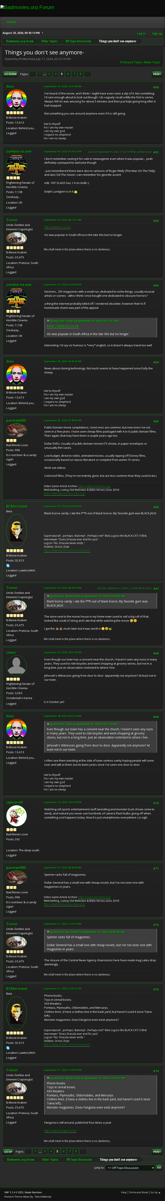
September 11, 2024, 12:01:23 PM (62, 988)
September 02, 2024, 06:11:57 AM (62, 219)
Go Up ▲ (156, 1192)
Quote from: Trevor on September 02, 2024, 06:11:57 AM (84, 321)
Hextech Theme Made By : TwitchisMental (27, 1196)
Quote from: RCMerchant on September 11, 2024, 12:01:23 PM (87, 1078)
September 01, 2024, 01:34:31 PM (62, 151)
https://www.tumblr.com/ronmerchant (67, 550)
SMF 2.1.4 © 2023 (13, 1192)
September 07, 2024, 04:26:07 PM (62, 588)
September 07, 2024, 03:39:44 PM (62, 506)
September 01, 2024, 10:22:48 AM (62, 86)
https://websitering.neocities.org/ (64, 493)
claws (11, 652)
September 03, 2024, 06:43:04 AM (62, 361)
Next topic (152, 62)
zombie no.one (19, 151)
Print (157, 74)
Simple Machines (33, 1192)
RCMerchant (17, 506)
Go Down (10, 74)
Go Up (8, 1151)
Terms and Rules (138, 1192)
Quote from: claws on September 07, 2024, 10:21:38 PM (83, 724)
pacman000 (16, 420)
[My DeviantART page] (8, 845)
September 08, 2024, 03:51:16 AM (62, 716)
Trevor (12, 220)
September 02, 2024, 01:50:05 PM (62, 284)
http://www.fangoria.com (60, 1130)
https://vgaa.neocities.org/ (94, 486)
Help (124, 1192)
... (45, 74)
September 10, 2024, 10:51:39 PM (62, 802)
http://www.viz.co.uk (57, 227)
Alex (10, 86)
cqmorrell (14, 802)
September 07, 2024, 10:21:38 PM (62, 652)
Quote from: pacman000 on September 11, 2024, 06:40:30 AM (87, 932)
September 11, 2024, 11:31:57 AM (62, 923)
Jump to (99, 1167)
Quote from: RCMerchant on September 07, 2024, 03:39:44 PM (87, 596)
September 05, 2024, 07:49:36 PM (62, 420)
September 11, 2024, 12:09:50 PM (62, 1070)
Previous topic (131, 62)
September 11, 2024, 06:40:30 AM (62, 867)
